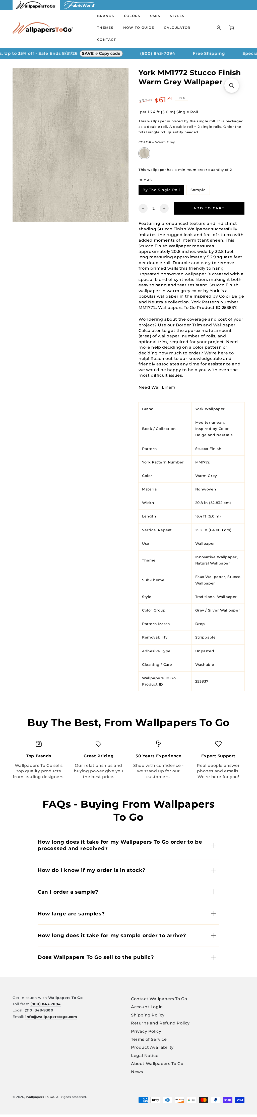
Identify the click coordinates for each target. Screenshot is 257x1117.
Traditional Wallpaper (216, 597)
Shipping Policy (148, 1015)
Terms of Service (149, 1039)
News (137, 1071)
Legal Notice (144, 1055)
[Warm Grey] (144, 153)
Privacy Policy (146, 1031)
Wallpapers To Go (40, 1097)
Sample (200, 191)
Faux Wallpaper (210, 577)
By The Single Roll (163, 191)
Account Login (147, 1006)
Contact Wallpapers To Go (159, 998)
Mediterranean (209, 422)
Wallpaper (205, 543)
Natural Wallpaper (212, 563)
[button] (231, 85)
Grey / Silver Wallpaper (217, 610)
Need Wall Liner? (157, 387)
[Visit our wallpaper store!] (36, 8)
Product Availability (152, 1047)
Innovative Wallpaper (216, 557)
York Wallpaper (210, 409)
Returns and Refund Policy (160, 1023)
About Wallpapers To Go (157, 1063)
